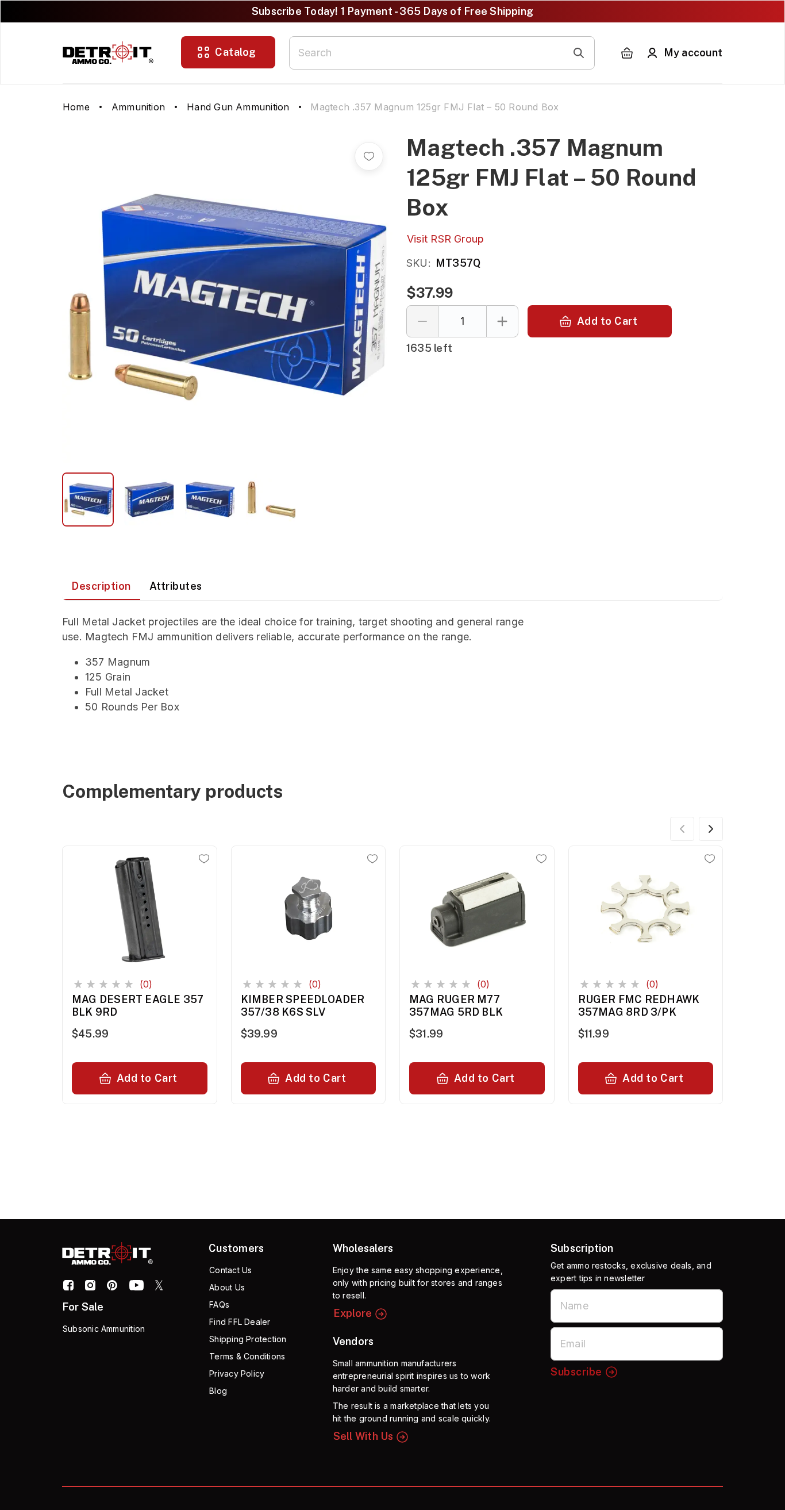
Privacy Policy (236, 1373)
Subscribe (576, 1372)
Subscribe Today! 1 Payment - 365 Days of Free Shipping (392, 11)
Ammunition (138, 107)
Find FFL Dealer (239, 1322)
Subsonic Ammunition (104, 1329)
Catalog (235, 52)
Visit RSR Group (445, 239)
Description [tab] (101, 586)
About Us (227, 1287)
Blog (218, 1391)
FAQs (219, 1304)
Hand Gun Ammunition (238, 107)
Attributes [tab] (175, 586)
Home (76, 107)
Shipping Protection (247, 1339)
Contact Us (230, 1270)
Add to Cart (607, 321)
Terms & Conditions (247, 1356)
